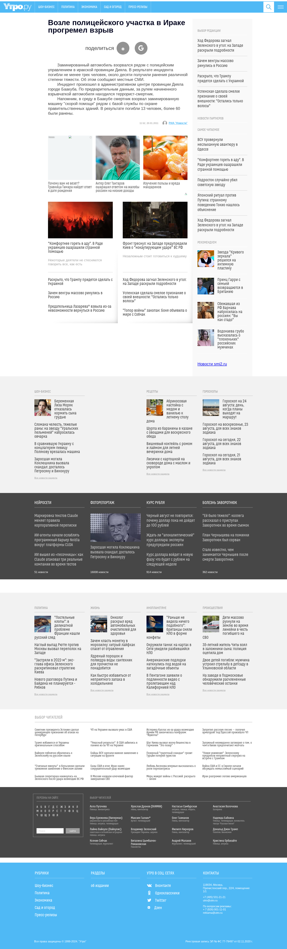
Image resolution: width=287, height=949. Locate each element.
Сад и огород (113, 7)
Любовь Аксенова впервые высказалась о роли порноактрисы (171, 767)
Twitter (160, 900)
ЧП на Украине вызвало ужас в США (111, 729)
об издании (100, 885)
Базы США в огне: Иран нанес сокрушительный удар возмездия (110, 767)
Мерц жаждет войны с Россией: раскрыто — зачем (170, 777)
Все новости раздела (45, 477)
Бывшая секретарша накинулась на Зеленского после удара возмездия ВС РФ (59, 777)
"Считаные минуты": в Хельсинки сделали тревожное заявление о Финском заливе (60, 767)
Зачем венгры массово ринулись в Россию (75, 295)
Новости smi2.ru (212, 364)
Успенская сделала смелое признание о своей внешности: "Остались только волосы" (154, 297)
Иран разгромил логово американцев (224, 776)
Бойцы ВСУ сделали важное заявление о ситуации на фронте (114, 754)
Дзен (158, 908)
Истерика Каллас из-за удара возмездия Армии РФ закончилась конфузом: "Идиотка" (170, 732)
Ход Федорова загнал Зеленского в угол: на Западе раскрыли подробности (154, 281)
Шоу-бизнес (46, 7)
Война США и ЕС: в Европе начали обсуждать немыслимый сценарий (222, 767)
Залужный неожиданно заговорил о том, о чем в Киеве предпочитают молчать (227, 744)
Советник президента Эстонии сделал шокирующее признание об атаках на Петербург (57, 732)
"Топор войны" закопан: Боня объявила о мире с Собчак (155, 312)
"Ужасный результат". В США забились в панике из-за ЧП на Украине (114, 744)
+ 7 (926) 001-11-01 (214, 909)
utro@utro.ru (210, 900)
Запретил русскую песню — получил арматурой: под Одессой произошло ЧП (225, 731)
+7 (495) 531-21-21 (214, 897)
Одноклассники (167, 893)
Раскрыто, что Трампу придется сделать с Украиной (80, 281)
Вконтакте (163, 885)
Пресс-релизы (137, 7)
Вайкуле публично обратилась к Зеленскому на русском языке (53, 754)
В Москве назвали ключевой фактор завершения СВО (112, 777)
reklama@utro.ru (213, 912)
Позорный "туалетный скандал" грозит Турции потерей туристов (169, 754)
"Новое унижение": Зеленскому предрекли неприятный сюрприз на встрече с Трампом (223, 756)
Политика (68, 7)
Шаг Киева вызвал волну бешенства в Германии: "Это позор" (168, 744)
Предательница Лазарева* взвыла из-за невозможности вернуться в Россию (79, 308)
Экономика (89, 7)
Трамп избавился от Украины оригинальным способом (52, 744)
